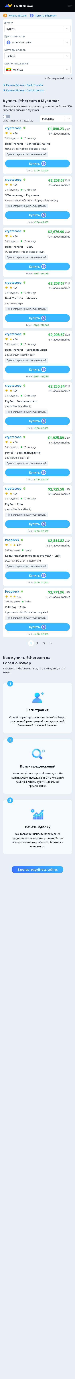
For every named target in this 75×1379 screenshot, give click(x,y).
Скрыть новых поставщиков (18, 120)
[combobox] (6, 42)
